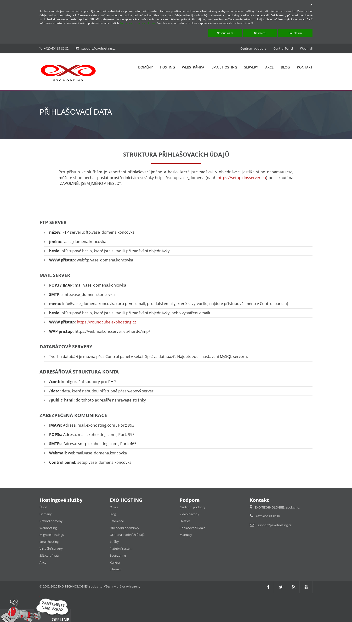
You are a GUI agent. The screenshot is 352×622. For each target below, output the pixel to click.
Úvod (43, 507)
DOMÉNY (145, 67)
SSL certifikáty (50, 555)
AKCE (269, 67)
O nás (114, 507)
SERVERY (251, 67)
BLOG (285, 67)
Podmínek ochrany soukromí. (137, 23)
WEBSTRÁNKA (193, 67)
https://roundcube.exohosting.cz (106, 322)
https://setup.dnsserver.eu (242, 177)
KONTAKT (304, 67)
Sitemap (115, 569)
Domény (46, 514)
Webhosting (48, 528)
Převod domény (51, 521)
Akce (43, 562)
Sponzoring (118, 555)
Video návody (189, 514)
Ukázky (185, 521)
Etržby (114, 541)
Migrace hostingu (52, 534)
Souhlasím (295, 33)
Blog (113, 514)
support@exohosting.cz (98, 48)
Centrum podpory (253, 48)
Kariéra (115, 562)
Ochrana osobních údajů (127, 534)
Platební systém (121, 548)
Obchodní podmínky (124, 528)
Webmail (306, 48)
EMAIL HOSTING (224, 67)
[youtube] (306, 587)
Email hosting (49, 541)
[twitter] (281, 587)
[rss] (293, 587)
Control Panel (283, 48)
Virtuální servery (51, 548)
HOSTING (167, 67)
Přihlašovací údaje (192, 528)
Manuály (186, 534)
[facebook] (268, 587)
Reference (117, 521)
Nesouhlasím (225, 33)
